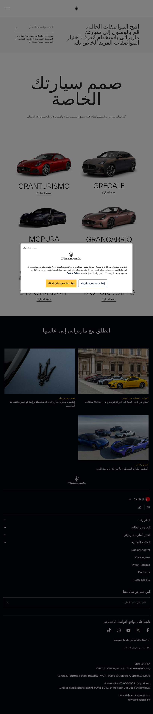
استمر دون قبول (30, 248)
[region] (76, 268)
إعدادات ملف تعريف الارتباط (93, 283)
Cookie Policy (73, 273)
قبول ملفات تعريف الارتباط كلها (61, 283)
